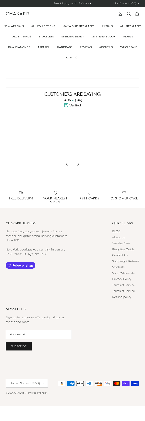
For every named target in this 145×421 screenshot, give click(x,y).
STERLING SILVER (72, 36)
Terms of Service (123, 285)
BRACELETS (46, 36)
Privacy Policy (121, 279)
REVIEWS (86, 47)
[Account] (120, 14)
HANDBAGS (64, 47)
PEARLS (128, 36)
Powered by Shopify (37, 392)
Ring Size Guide (123, 249)
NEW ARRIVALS (14, 26)
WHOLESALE (128, 47)
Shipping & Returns (125, 261)
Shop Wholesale (123, 273)
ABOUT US (106, 47)
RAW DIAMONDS (19, 47)
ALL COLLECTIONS (43, 26)
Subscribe (19, 346)
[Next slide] (78, 164)
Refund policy (121, 297)
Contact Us (120, 255)
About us (118, 237)
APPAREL (43, 47)
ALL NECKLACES (130, 26)
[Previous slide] (66, 164)
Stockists (118, 267)
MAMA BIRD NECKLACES (78, 26)
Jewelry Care (121, 243)
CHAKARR (19, 392)
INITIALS (107, 26)
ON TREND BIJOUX (103, 36)
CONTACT (72, 57)
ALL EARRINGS (21, 36)
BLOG (116, 231)
